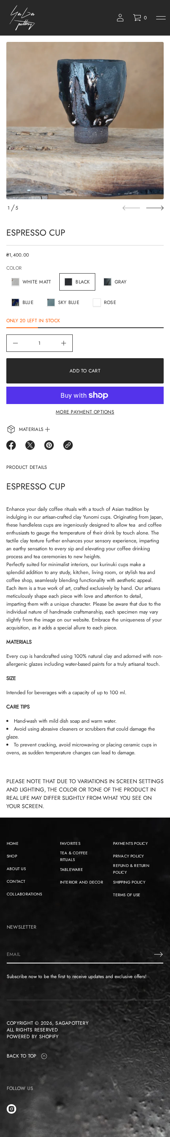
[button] (140, 17)
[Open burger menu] (161, 17)
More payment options (85, 412)
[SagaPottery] (22, 18)
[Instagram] (11, 1109)
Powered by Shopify (33, 1036)
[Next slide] (155, 208)
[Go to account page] (120, 17)
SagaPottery (72, 1023)
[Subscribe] (158, 954)
